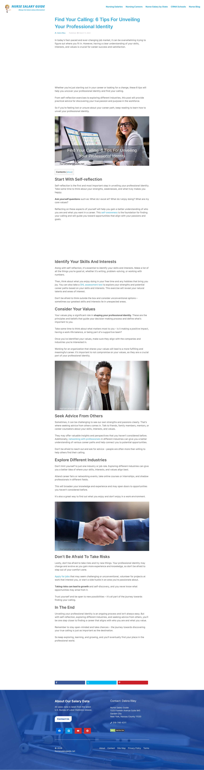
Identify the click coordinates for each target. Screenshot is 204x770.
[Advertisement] (102, 68)
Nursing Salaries (114, 6)
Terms (146, 748)
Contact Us (63, 719)
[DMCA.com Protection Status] (117, 731)
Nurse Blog (194, 6)
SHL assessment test (91, 284)
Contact (111, 748)
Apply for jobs (62, 576)
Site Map (121, 748)
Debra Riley (61, 33)
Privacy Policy (134, 748)
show (69, 172)
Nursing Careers (134, 6)
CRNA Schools (178, 6)
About (102, 748)
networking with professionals (84, 439)
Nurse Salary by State (157, 6)
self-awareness (109, 212)
